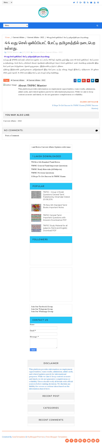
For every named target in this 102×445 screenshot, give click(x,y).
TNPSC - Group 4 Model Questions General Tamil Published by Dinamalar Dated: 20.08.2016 (56, 196)
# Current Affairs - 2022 (36, 80)
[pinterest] (98, 2)
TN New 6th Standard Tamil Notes (45, 162)
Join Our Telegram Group (42, 309)
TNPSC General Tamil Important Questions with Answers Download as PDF (55, 217)
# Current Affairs (17, 80)
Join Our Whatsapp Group (42, 311)
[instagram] (84, 2)
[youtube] (94, 2)
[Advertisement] (51, 284)
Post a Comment (12, 135)
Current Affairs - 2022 (35, 37)
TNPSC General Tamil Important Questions (49, 166)
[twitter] (74, 2)
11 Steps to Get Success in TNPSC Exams (48, 176)
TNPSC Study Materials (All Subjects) (46, 169)
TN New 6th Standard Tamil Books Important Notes (55, 206)
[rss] (87, 2)
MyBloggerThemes (35, 437)
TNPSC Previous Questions (42, 173)
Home (7, 37)
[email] (91, 2)
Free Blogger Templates (56, 437)
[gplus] (80, 2)
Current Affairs (18, 37)
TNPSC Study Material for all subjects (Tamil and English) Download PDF (55, 228)
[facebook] (77, 2)
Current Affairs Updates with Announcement (57, 147)
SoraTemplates (18, 437)
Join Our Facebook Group (42, 306)
